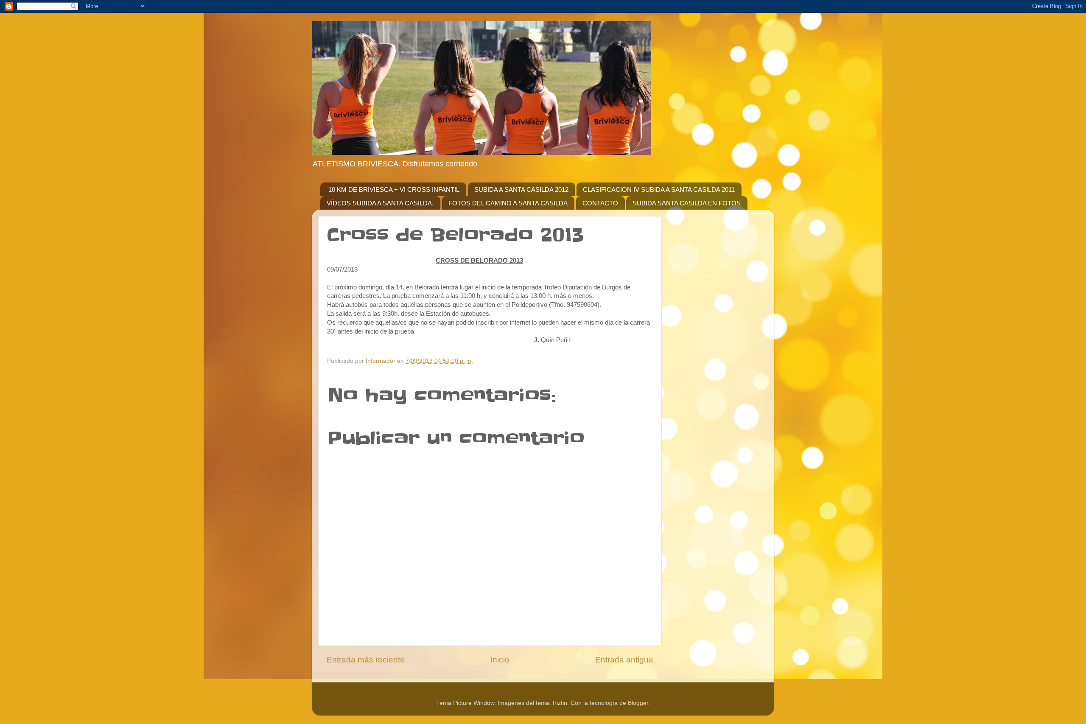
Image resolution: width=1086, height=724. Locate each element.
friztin (560, 703)
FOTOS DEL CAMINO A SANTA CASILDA (508, 203)
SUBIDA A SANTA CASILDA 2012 (521, 189)
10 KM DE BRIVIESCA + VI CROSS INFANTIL (393, 189)
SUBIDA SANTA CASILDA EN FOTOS (687, 203)
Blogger (638, 703)
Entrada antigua (624, 659)
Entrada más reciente (366, 659)
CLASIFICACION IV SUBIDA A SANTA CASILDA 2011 (659, 189)
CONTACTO (600, 203)
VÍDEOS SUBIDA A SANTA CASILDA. (380, 203)
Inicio (499, 659)
